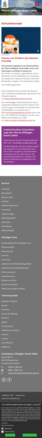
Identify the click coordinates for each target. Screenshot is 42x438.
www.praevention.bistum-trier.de (18, 98)
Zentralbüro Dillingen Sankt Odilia (19, 354)
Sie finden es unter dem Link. (25, 143)
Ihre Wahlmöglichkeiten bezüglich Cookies (21, 404)
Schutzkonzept (11, 23)
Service (5, 183)
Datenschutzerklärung (19, 420)
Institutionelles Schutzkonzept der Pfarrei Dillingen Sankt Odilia (19, 132)
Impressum (4, 423)
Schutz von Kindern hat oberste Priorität (19, 59)
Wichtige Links (9, 237)
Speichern (10, 435)
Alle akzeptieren (30, 435)
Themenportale (9, 295)
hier (13, 85)
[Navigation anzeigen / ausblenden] (37, 4)
